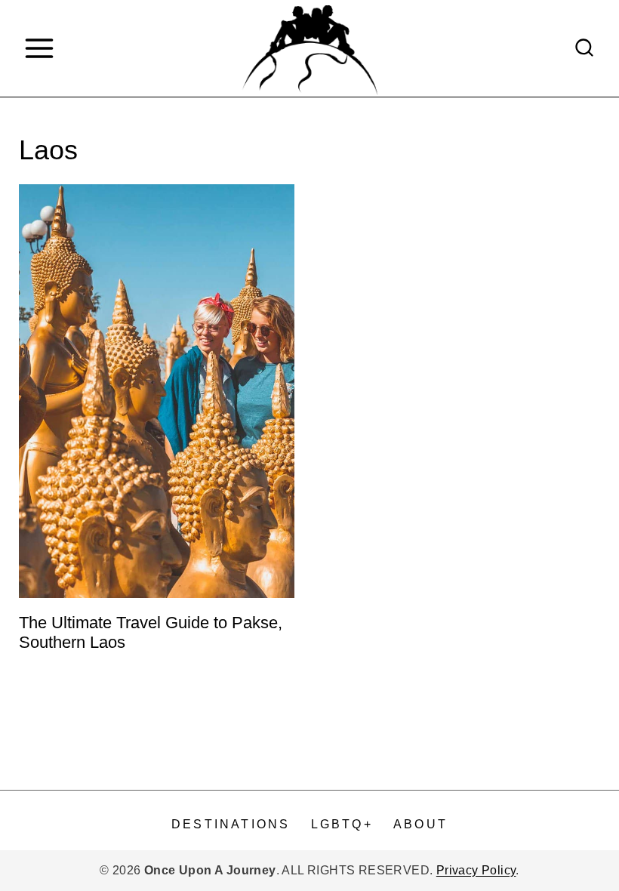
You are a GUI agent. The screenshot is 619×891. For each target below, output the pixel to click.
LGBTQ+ (342, 824)
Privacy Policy (476, 870)
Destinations (230, 824)
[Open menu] (39, 48)
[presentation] (156, 391)
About (420, 824)
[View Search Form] (584, 48)
